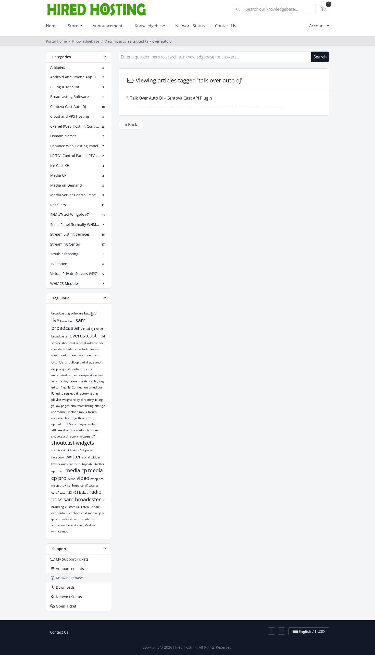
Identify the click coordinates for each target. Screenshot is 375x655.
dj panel (87, 450)
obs (81, 519)
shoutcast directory (65, 436)
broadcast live (68, 519)
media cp (76, 470)
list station (78, 430)
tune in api (91, 355)
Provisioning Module (80, 525)
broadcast (67, 321)
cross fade (81, 349)
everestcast (83, 335)
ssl (69, 485)
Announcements (108, 26)
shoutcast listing (82, 406)
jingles (94, 349)
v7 (93, 436)
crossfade (58, 349)
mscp (60, 471)
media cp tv (96, 513)
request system (92, 375)
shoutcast (68, 343)
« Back (131, 124)
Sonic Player (77, 424)
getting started (84, 418)
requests (65, 369)
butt (87, 313)
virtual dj (87, 328)
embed (92, 424)
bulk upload (77, 362)
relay (76, 399)
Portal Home (56, 41)
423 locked (80, 492)
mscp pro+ (58, 485)
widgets (85, 436)
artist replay (59, 381)
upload (59, 361)
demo (71, 479)
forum (92, 412)
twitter (73, 456)
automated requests (65, 375)
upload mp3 (59, 424)
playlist (56, 399)
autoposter (86, 464)
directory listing (92, 399)
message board (62, 418)
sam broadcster (82, 499)
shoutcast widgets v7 (66, 450)
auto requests (82, 369)
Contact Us (225, 26)
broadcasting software (67, 313)
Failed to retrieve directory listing (74, 393)
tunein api (76, 355)
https (75, 485)
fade (69, 349)
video (83, 478)
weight (67, 399)
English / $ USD (311, 631)
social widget (91, 457)
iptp (54, 519)
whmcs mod (59, 531)
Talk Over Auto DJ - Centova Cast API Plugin (206, 102)
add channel (96, 343)
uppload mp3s (77, 412)
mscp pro (97, 479)
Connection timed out (87, 387)
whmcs (90, 519)
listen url (87, 507)
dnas (66, 430)
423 (69, 492)
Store (73, 26)
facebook (57, 457)
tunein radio (59, 355)
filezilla (66, 387)
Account (317, 26)
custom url (72, 507)
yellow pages (60, 406)
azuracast (58, 525)
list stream (94, 430)
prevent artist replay (83, 381)
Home (52, 26)
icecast (81, 343)
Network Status (190, 26)
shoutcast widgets (72, 442)
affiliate (56, 430)
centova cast (78, 513)
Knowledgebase (150, 26)
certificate (87, 485)
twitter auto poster (64, 464)
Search (320, 57)
